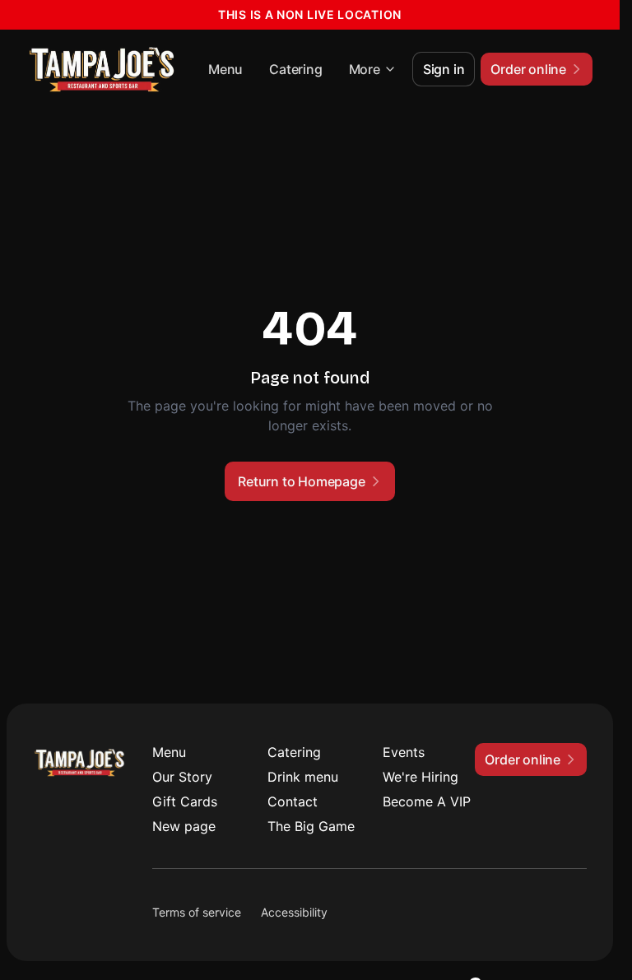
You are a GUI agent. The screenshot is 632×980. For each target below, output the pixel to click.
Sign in (444, 69)
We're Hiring (420, 777)
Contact (292, 801)
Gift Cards (184, 801)
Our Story (182, 777)
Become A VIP (427, 801)
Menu (225, 69)
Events (404, 752)
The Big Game (311, 826)
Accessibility (294, 912)
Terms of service (196, 912)
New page (184, 826)
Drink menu (302, 777)
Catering (295, 69)
